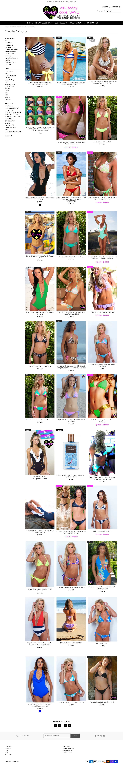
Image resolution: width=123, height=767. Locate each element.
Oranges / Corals (10, 84)
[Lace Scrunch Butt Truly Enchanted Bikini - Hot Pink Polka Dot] (71, 118)
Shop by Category (10, 38)
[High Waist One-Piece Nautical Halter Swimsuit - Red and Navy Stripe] (40, 619)
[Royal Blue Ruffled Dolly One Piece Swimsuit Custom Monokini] (40, 679)
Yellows (7, 97)
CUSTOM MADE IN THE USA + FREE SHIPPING (61, 2)
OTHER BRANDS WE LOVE (13, 131)
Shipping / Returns (68, 748)
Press (7, 750)
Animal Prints (9, 71)
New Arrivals (8, 136)
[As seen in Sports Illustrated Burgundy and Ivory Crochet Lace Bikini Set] (102, 58)
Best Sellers (61, 23)
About (79, 23)
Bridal (6, 41)
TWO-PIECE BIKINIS (11, 114)
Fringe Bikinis (9, 45)
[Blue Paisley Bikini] (102, 619)
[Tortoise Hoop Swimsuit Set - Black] (102, 678)
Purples (7, 88)
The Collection (42, 23)
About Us (8, 748)
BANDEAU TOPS (10, 121)
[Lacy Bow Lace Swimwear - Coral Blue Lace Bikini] (102, 342)
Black (6, 73)
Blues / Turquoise (10, 75)
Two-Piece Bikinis (10, 51)
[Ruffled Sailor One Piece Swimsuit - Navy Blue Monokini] (40, 507)
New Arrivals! (9, 106)
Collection (8, 746)
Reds (6, 92)
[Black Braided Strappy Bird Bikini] (40, 342)
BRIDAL (7, 123)
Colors (7, 68)
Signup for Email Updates (23, 736)
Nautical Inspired (10, 47)
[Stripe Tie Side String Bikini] (102, 507)
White (7, 95)
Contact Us (92, 23)
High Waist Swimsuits (11, 58)
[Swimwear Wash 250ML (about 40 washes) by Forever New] (71, 451)
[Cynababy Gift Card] (40, 452)
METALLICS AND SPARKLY (13, 116)
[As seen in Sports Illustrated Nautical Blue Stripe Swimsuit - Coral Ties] (71, 59)
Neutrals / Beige (10, 80)
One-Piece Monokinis (11, 49)
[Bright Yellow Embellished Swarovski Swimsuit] (40, 564)
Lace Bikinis (8, 43)
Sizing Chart (66, 746)
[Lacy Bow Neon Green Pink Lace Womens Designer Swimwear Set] (102, 174)
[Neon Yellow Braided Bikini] (102, 118)
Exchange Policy (67, 750)
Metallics (7, 60)
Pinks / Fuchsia (9, 86)
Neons (7, 82)
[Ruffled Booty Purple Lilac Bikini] (71, 619)
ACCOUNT (105, 7)
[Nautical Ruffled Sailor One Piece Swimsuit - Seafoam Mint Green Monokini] (102, 233)
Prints (7, 90)
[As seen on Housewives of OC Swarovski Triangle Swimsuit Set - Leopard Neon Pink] (71, 342)
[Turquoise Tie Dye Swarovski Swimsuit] (71, 678)
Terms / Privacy (67, 752)
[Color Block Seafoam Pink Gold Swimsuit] (40, 396)
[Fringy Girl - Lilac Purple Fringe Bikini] (102, 288)
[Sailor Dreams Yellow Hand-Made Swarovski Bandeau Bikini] (40, 59)
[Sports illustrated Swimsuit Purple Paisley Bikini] (40, 232)
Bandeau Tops (9, 53)
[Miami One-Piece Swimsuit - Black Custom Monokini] (40, 174)
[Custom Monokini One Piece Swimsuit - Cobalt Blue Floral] (102, 563)
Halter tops (8, 56)
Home (30, 23)
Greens (7, 77)
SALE (72, 23)
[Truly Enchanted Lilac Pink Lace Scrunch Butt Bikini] (71, 396)
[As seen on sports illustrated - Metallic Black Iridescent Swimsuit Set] (71, 508)
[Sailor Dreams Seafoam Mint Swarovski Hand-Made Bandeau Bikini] (102, 453)
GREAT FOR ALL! (10, 127)
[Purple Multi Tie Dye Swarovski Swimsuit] (71, 563)
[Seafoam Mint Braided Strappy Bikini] (71, 233)
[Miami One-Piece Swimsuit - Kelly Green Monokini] (40, 289)
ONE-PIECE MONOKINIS (13, 112)
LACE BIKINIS (9, 125)
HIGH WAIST (9, 119)
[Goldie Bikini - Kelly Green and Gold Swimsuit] (102, 396)
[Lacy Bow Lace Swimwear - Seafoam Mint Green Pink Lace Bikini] (71, 289)
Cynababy (16, 761)
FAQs (6, 752)
